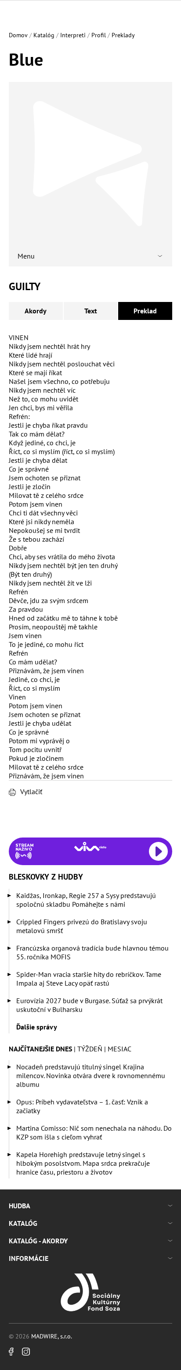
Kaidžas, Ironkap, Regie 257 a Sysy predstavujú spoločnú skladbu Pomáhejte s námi (86, 900)
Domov (18, 35)
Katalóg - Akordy (38, 1240)
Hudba (19, 1205)
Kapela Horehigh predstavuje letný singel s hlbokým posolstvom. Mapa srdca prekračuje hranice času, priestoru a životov (83, 1163)
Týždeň (89, 1048)
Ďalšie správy (36, 1026)
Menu (26, 256)
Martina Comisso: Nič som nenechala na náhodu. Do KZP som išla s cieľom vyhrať (94, 1132)
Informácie (28, 1258)
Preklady (123, 35)
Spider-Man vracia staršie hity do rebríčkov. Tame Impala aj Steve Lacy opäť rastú (88, 978)
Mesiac (119, 1048)
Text (90, 310)
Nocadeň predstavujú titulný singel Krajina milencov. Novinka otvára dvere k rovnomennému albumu (90, 1075)
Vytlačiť (31, 791)
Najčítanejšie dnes (40, 1048)
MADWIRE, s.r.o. (51, 1336)
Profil (98, 35)
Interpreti (73, 35)
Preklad (145, 310)
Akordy (36, 310)
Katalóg (43, 35)
